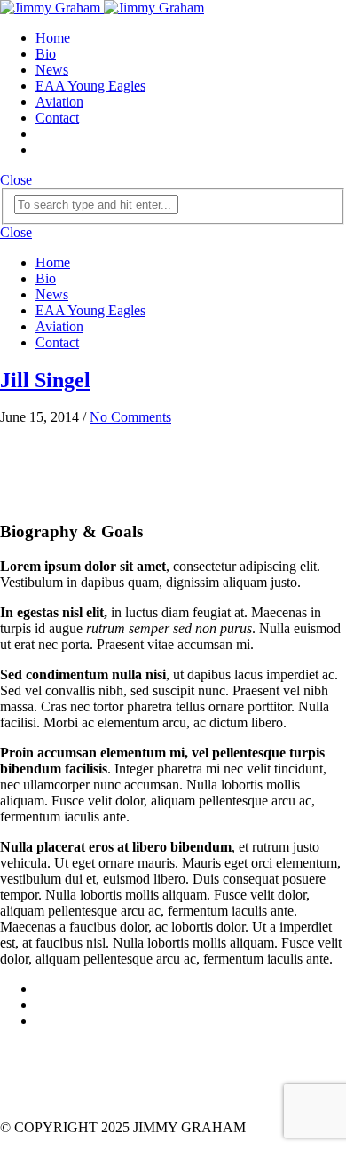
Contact (57, 117)
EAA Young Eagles (90, 85)
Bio (45, 53)
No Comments (130, 416)
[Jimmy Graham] (102, 7)
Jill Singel (45, 380)
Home (52, 37)
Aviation (59, 101)
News (51, 69)
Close (16, 179)
